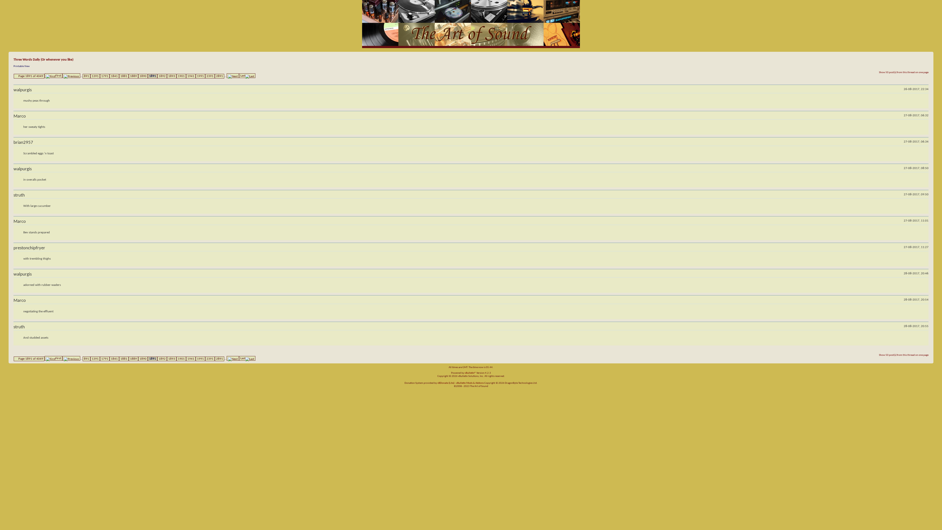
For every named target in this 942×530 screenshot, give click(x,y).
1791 (104, 76)
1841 (114, 76)
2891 (219, 76)
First (58, 75)
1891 (152, 76)
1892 (162, 76)
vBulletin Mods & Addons (470, 383)
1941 (190, 76)
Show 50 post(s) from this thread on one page (904, 72)
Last (242, 75)
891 (86, 76)
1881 (123, 76)
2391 (210, 76)
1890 (143, 76)
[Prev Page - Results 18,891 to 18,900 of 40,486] (71, 75)
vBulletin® (470, 373)
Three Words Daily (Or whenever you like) (43, 60)
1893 (171, 76)
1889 (133, 76)
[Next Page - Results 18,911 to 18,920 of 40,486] (233, 75)
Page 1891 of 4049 (30, 76)
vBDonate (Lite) (445, 383)
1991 (200, 76)
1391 (95, 76)
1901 (181, 76)
